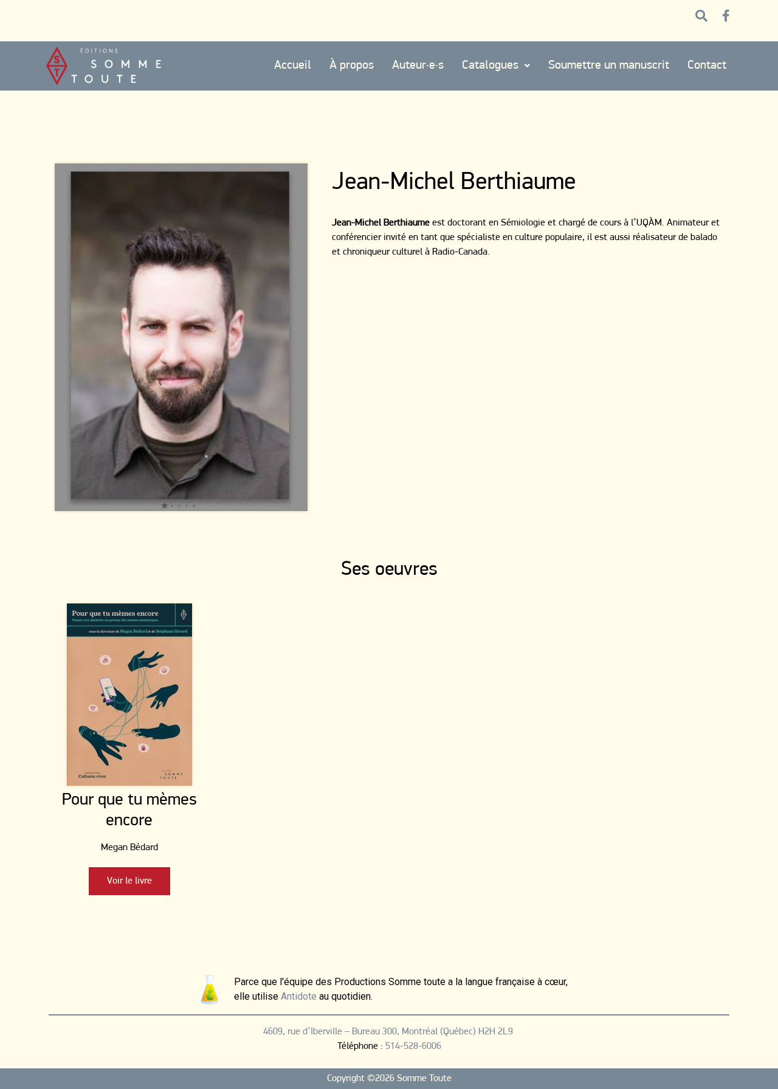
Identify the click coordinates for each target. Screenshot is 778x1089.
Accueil (292, 66)
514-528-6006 (413, 1046)
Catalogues (490, 66)
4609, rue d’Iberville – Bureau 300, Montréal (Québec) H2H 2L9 (389, 1032)
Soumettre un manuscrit (608, 66)
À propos (351, 66)
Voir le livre (129, 881)
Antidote (299, 996)
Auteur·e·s (418, 66)
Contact (706, 66)
